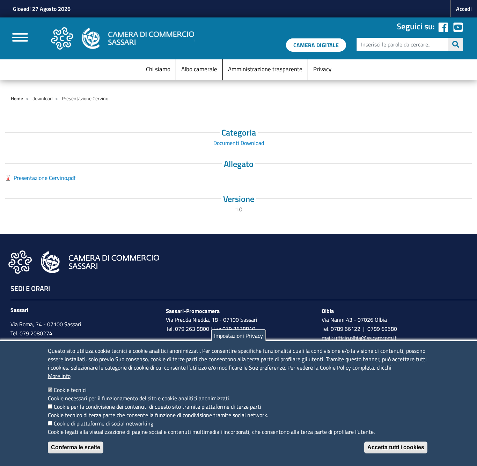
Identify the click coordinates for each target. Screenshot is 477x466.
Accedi (464, 9)
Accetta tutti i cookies (395, 447)
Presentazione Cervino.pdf (44, 178)
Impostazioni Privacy (238, 336)
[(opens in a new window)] (458, 26)
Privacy (322, 69)
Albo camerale (199, 69)
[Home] (123, 38)
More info (59, 376)
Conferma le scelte (75, 447)
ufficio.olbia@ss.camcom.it (365, 338)
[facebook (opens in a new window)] (443, 26)
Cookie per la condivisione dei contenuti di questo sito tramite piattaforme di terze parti (157, 406)
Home (17, 98)
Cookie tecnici (70, 390)
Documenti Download (238, 143)
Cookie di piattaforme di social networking (103, 423)
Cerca (455, 44)
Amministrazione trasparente (265, 69)
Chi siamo (158, 69)
